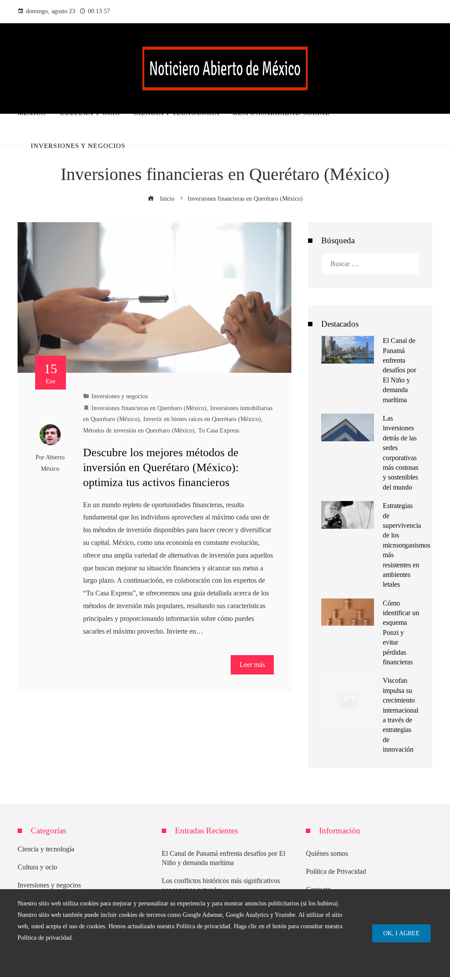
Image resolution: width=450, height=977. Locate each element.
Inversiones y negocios (119, 396)
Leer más (252, 664)
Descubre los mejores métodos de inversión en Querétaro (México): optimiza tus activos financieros (161, 467)
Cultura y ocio (37, 867)
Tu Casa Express (218, 430)
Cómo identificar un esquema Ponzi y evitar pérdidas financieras (401, 632)
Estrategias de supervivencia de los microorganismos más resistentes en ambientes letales (406, 545)
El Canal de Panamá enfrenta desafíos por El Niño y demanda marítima (399, 370)
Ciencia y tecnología (46, 849)
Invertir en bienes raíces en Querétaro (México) (202, 418)
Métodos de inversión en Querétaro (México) (139, 430)
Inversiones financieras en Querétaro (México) (149, 407)
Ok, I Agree (401, 933)
